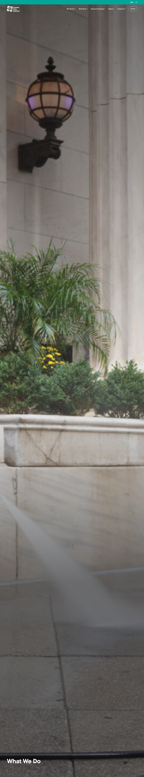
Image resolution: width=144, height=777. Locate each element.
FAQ (131, 2)
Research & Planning (97, 9)
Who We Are (70, 9)
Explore (110, 9)
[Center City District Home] (13, 9)
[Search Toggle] (136, 2)
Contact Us (121, 9)
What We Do (82, 9)
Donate (133, 9)
